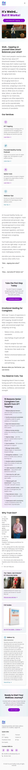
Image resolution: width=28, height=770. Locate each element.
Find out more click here (10, 597)
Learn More (7, 137)
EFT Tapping (5, 737)
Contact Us (18, 737)
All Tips (17, 739)
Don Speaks (5, 742)
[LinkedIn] (12, 750)
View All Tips (7, 682)
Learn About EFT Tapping (13, 20)
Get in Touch (14, 710)
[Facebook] (3, 750)
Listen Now (7, 161)
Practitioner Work (6, 739)
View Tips (6, 204)
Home (3, 734)
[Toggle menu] (24, 3)
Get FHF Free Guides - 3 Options (12, 629)
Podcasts (17, 734)
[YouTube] (16, 750)
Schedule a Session (14, 299)
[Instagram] (7, 750)
